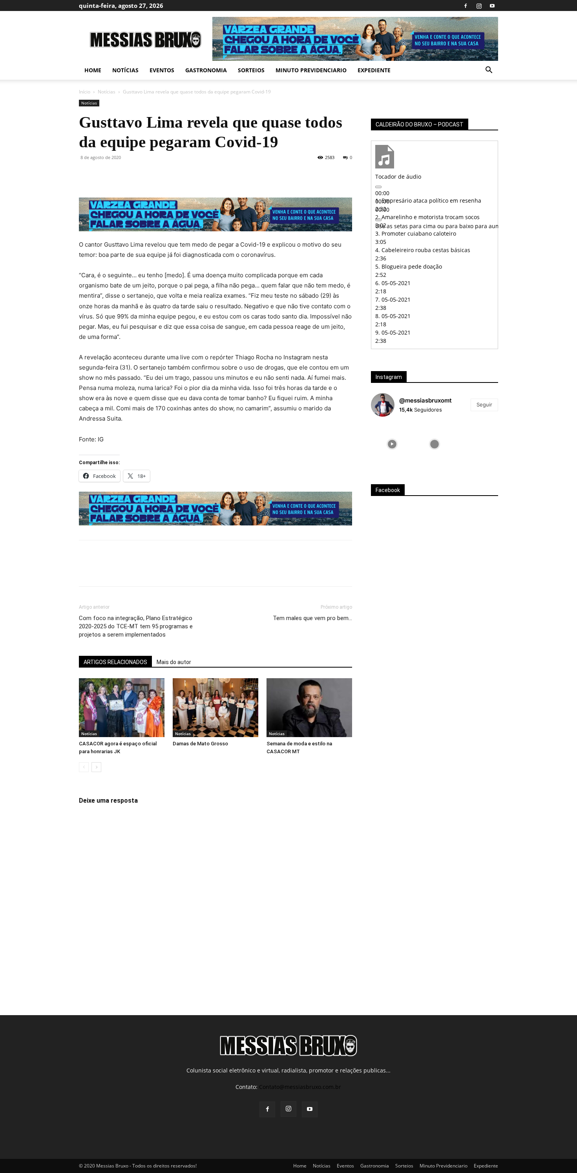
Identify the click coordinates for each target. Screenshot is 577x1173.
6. (393, 283)
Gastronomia (206, 70)
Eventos (162, 70)
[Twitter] (105, 175)
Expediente (374, 70)
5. (408, 266)
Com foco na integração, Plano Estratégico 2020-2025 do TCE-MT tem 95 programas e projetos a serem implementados (136, 626)
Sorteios (251, 70)
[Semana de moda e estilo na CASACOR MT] (309, 707)
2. (427, 217)
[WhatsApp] (141, 175)
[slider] (474, 226)
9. (393, 332)
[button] (488, 71)
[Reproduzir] (378, 187)
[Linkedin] (159, 175)
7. (393, 299)
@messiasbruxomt (425, 400)
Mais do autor (174, 662)
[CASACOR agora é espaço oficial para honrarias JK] (121, 707)
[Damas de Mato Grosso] (215, 707)
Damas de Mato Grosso (200, 744)
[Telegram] (177, 175)
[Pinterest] (123, 175)
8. (393, 316)
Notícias (125, 70)
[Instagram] (479, 5)
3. (415, 233)
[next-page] (96, 767)
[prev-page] (84, 767)
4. (422, 250)
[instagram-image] (392, 444)
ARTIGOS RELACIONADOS (115, 662)
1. (428, 200)
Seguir (484, 404)
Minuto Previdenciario (311, 70)
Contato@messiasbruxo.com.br (300, 1087)
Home (92, 70)
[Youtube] (492, 5)
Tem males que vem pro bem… (312, 618)
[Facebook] (465, 5)
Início (84, 91)
